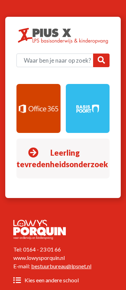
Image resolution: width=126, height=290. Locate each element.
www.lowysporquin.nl (39, 257)
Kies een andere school (51, 280)
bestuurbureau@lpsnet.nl (61, 266)
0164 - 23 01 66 (42, 249)
